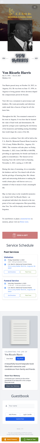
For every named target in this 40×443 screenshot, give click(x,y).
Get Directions (12, 272)
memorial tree (26, 218)
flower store (24, 222)
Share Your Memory (12, 386)
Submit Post (20, 419)
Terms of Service (25, 434)
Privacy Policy (14, 434)
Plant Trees (28, 272)
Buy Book (20, 358)
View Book (9, 358)
